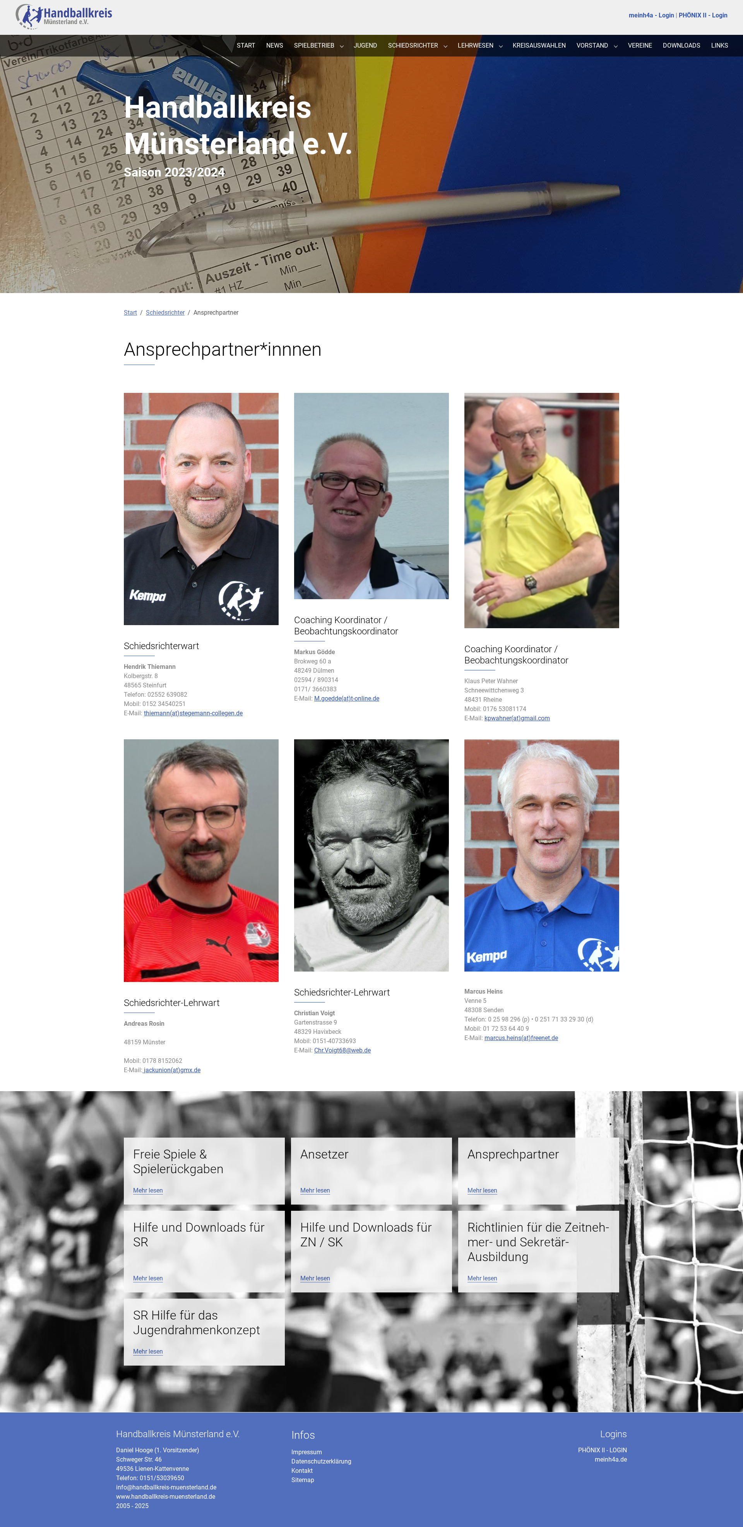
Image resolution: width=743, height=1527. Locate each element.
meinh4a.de (611, 1459)
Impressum (306, 1452)
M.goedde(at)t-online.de (346, 698)
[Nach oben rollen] (726, 1510)
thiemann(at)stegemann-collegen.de (193, 713)
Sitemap (302, 1480)
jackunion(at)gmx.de (171, 1070)
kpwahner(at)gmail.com (517, 718)
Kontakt (302, 1470)
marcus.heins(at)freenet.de (521, 1038)
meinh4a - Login (651, 15)
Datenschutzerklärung (321, 1461)
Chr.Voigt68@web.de (342, 1050)
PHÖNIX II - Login (703, 15)
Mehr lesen (148, 1190)
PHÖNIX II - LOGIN (602, 1450)
